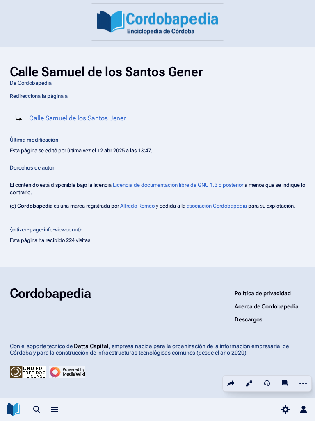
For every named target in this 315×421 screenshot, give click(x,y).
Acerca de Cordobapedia (267, 306)
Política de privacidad (263, 293)
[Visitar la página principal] (13, 409)
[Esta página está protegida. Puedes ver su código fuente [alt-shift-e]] (249, 383)
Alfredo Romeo (137, 206)
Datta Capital (91, 346)
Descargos (248, 319)
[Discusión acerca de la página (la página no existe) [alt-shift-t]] (285, 383)
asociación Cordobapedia (217, 206)
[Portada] (157, 22)
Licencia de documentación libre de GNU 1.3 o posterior (178, 185)
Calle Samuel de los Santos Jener (77, 118)
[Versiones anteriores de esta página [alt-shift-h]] (267, 383)
